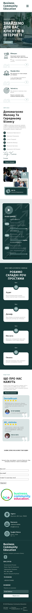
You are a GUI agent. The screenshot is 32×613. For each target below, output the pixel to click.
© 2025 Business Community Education (14, 604)
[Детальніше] (27, 64)
